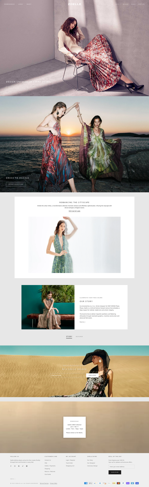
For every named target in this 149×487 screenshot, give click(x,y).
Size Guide (48, 474)
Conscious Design (92, 466)
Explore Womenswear (17, 88)
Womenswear (9, 4)
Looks (20, 4)
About (29, 4)
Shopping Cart (70, 466)
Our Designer (91, 463)
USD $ (117, 4)
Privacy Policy (53, 483)
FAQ (46, 463)
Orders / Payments (50, 466)
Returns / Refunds (50, 471)
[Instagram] (14, 466)
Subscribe (92, 375)
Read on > (82, 322)
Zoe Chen (92, 306)
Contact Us (48, 460)
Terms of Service (44, 483)
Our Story (90, 460)
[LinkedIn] (26, 466)
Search (133, 4)
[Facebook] (10, 466)
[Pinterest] (18, 466)
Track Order (69, 463)
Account (126, 4)
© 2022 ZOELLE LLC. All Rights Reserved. (24, 483)
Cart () (141, 4)
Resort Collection (16, 184)
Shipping (47, 468)
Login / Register (70, 460)
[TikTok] (22, 466)
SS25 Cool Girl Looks (74, 211)
